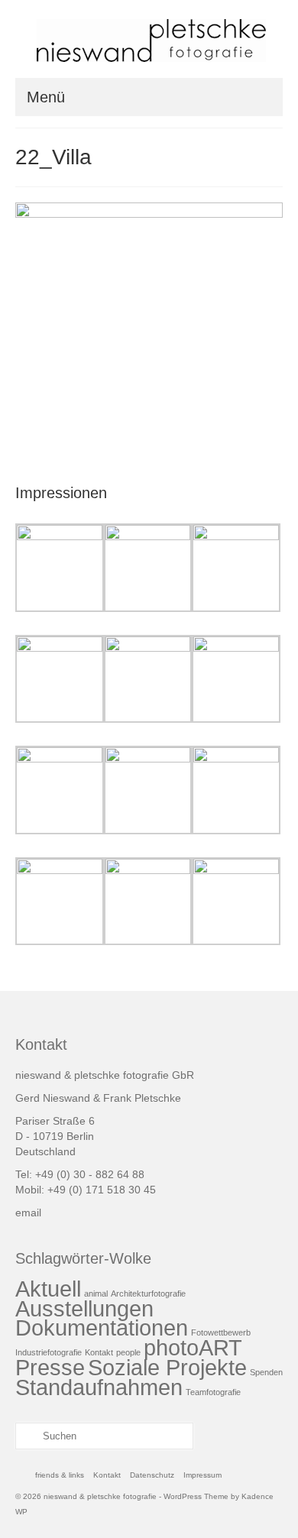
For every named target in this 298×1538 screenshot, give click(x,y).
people (128, 1352)
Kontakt (99, 1352)
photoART (193, 1347)
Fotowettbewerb (221, 1332)
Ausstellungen (84, 1308)
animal (96, 1293)
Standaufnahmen (99, 1387)
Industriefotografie (48, 1352)
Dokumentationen (101, 1327)
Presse (50, 1367)
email (28, 1212)
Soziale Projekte (167, 1367)
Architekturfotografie (148, 1293)
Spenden (266, 1372)
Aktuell (48, 1288)
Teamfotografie (213, 1392)
